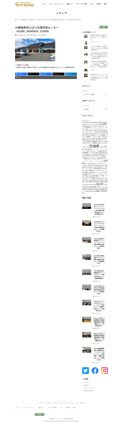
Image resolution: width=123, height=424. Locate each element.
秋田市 (83, 181)
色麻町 (93, 138)
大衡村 (83, 170)
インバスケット (94, 127)
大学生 (94, 189)
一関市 (93, 178)
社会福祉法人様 (96, 180)
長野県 (96, 175)
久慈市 (92, 158)
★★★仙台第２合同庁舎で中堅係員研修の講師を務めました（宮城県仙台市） (99, 289)
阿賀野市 (97, 154)
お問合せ (68, 407)
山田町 (83, 122)
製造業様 (85, 152)
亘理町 (99, 152)
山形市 (100, 124)
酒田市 (87, 191)
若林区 (84, 124)
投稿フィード (88, 385)
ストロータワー (86, 168)
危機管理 (101, 154)
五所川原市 (99, 188)
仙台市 (99, 184)
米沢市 (86, 167)
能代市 (95, 158)
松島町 (99, 139)
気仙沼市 (88, 188)
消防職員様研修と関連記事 (96, 122)
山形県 (94, 143)
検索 (103, 27)
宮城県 (94, 146)
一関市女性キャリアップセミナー (99, 133)
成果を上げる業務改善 (94, 165)
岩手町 (86, 181)
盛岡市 (93, 175)
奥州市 (88, 163)
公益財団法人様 (94, 141)
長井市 (99, 141)
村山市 (105, 168)
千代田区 (94, 167)
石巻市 (86, 186)
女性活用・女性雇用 (97, 126)
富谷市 (94, 176)
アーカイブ (85, 105)
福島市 (97, 189)
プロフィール (95, 41)
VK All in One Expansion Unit (72, 421)
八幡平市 (87, 133)
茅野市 (90, 191)
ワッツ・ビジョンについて (29, 407)
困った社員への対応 (91, 124)
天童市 (87, 130)
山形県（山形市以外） (90, 172)
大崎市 (89, 173)
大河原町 (96, 152)
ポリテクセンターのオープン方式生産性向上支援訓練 (94, 132)
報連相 (105, 138)
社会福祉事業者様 (101, 151)
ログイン (87, 382)
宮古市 (104, 154)
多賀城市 (101, 180)
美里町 (102, 152)
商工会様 (93, 139)
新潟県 (93, 191)
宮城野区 (99, 158)
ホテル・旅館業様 (94, 168)
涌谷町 (83, 186)
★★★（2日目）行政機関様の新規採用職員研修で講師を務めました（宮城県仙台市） (99, 322)
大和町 (97, 167)
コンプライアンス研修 (99, 161)
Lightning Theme (61, 421)
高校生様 (84, 139)
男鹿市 (83, 126)
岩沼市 (102, 158)
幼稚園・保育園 (86, 189)
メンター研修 (91, 152)
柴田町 (100, 157)
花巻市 (103, 178)
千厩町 (90, 133)
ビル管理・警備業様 (88, 176)
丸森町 (99, 178)
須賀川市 (103, 155)
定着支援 (101, 146)
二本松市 (86, 129)
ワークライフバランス (95, 173)
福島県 (100, 130)
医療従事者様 (88, 122)
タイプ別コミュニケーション (95, 170)
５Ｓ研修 (87, 146)
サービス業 (89, 175)
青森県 (85, 175)
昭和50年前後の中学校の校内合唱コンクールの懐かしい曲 (99, 36)
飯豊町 (99, 168)
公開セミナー (41, 407)
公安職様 (99, 142)
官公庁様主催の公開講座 (89, 135)
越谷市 (91, 189)
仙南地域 (90, 167)
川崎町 (95, 188)
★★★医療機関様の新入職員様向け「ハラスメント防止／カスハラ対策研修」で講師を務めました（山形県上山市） (99, 354)
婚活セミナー (102, 167)
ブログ (93, 70)
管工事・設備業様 (89, 180)
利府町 (97, 176)
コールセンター (91, 129)
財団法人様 (87, 126)
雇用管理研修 (102, 189)
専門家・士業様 (86, 165)
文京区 (102, 168)
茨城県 (103, 122)
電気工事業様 (88, 141)
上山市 (93, 154)
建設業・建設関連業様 (101, 181)
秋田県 (85, 142)
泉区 (103, 138)
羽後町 (84, 154)
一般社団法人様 (95, 130)
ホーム (18, 407)
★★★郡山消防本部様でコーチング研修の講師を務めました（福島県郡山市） (99, 259)
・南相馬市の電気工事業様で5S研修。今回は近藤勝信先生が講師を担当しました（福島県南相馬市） (45, 67)
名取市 (89, 186)
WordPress (52, 421)
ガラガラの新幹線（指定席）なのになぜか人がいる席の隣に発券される (99, 48)
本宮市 (91, 126)
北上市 (96, 129)
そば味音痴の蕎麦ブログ (96, 155)
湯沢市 (90, 130)
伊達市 (96, 139)
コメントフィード (89, 388)
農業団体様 (90, 181)
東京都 (103, 130)
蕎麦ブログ (89, 142)
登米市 (101, 165)
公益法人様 (88, 139)
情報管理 (92, 188)
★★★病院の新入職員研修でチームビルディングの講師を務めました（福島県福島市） (99, 274)
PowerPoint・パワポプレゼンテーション (90, 157)
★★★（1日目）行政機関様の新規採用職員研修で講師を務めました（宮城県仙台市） (99, 337)
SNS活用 (105, 184)
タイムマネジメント (102, 127)
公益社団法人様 (98, 138)
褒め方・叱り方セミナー (92, 151)
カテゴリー (85, 90)
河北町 (96, 124)
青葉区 (104, 124)
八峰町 (94, 184)
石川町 (96, 178)
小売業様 (105, 180)
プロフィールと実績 (51, 407)
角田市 (88, 154)
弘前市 (91, 184)
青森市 (94, 181)
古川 (90, 154)
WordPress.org (88, 390)
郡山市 (85, 163)
